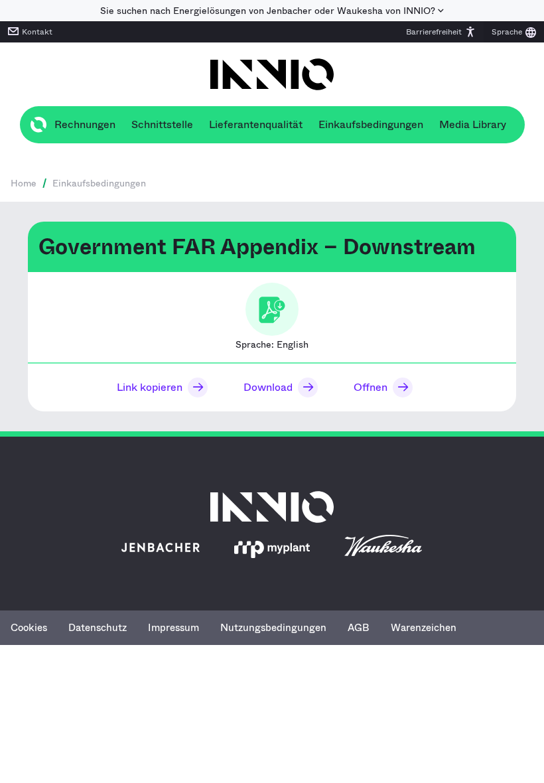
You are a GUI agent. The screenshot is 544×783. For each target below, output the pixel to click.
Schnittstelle (162, 124)
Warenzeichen (423, 627)
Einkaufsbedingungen (370, 124)
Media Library (472, 124)
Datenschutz (97, 627)
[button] (441, 31)
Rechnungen (84, 124)
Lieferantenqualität (256, 124)
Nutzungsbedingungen (273, 627)
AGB (359, 627)
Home (23, 183)
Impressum (173, 627)
